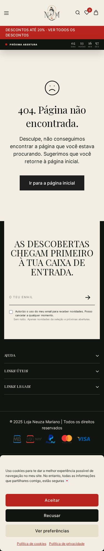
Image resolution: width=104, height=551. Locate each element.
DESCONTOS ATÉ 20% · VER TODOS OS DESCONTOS (40, 32)
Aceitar (52, 500)
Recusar (52, 515)
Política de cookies (31, 544)
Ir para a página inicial (52, 183)
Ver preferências (52, 530)
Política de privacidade (67, 544)
